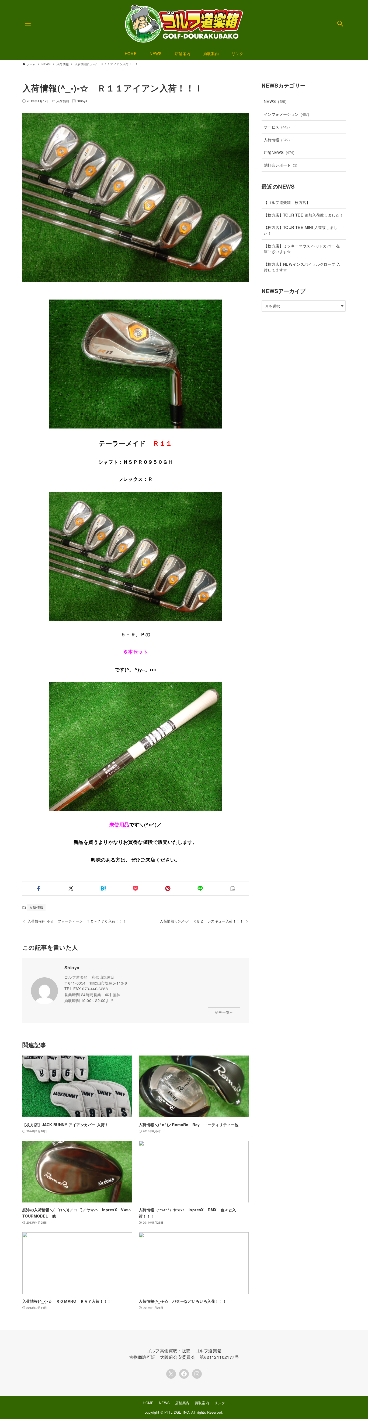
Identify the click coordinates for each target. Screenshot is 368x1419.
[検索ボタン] (340, 23)
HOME (148, 1402)
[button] (38, 888)
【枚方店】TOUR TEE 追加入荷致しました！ (303, 215)
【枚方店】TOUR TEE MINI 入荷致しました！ (301, 230)
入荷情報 (62, 101)
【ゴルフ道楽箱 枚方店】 (287, 202)
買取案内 (202, 1402)
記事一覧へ (224, 1012)
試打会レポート (280, 165)
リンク (219, 1402)
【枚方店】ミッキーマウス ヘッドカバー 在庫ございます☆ (302, 248)
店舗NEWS (279, 152)
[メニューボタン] (27, 23)
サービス (277, 126)
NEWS (275, 101)
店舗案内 (182, 1402)
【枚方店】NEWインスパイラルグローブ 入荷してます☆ (302, 267)
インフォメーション (286, 114)
